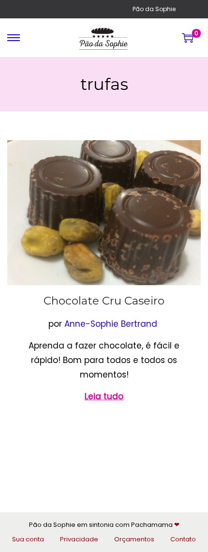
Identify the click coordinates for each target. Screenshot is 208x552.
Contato (183, 539)
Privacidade (79, 539)
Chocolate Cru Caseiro (104, 300)
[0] (187, 38)
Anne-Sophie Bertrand (110, 324)
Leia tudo (104, 396)
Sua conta (28, 539)
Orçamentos (134, 539)
